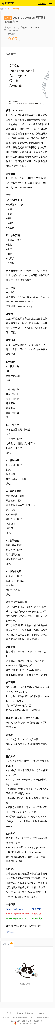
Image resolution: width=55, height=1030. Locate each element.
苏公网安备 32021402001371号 (28, 1023)
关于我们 (9, 1013)
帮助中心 (30, 1013)
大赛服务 (20, 1013)
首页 (9, 8)
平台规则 (41, 1013)
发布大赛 (42, 3)
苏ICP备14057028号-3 (34, 1021)
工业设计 (16, 8)
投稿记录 (7, 943)
